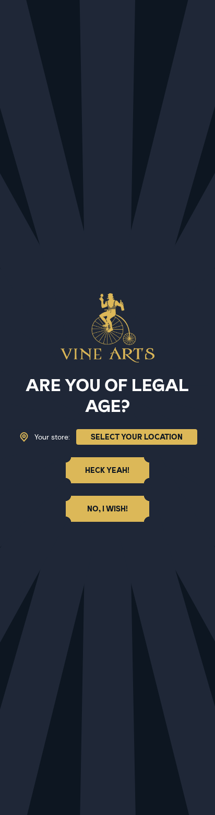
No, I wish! (107, 509)
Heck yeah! (107, 470)
